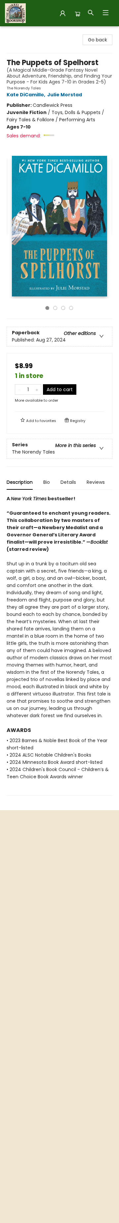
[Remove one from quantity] (19, 389)
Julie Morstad (64, 94)
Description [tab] (20, 482)
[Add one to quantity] (37, 389)
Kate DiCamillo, (26, 94)
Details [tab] (68, 482)
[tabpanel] (59, 645)
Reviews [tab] (96, 482)
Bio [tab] (46, 482)
